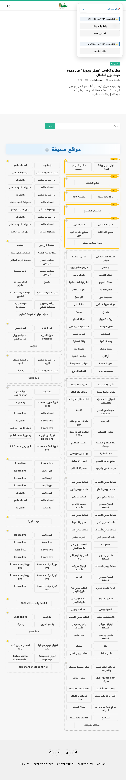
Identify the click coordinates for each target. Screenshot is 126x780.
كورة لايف (47, 470)
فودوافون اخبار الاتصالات (105, 412)
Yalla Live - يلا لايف (20, 428)
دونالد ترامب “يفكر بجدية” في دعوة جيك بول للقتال (93, 72)
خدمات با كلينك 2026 (79, 697)
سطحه (20, 245)
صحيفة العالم (79, 468)
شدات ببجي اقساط (105, 481)
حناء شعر (79, 635)
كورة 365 (47, 327)
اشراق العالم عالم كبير (78, 422)
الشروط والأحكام (65, 763)
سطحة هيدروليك (20, 252)
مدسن (78, 311)
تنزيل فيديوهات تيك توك (47, 658)
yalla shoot (20, 165)
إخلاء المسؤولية (85, 763)
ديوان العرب (79, 706)
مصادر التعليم (79, 442)
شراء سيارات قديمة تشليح (33, 314)
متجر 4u (105, 544)
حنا (105, 645)
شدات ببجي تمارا (79, 481)
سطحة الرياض (47, 245)
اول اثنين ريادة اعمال (106, 167)
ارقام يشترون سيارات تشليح (47, 305)
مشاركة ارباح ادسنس (79, 167)
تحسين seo (79, 196)
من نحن (101, 763)
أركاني (105, 356)
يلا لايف (33, 346)
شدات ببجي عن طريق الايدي (79, 546)
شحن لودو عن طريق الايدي (78, 600)
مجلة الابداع (79, 319)
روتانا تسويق (106, 319)
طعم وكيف (106, 348)
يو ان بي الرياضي (79, 453)
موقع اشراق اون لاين (79, 234)
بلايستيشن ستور (106, 616)
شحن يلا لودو (106, 598)
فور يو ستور (79, 537)
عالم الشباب (92, 182)
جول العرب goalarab (47, 337)
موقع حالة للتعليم (106, 460)
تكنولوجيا (115, 64)
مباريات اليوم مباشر (47, 172)
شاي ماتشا (106, 653)
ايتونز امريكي (79, 496)
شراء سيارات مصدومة (20, 305)
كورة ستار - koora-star (20, 393)
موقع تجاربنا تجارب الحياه (105, 708)
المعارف (105, 333)
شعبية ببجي (105, 609)
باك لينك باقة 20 (105, 688)
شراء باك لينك (106, 384)
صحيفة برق (79, 224)
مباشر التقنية (79, 356)
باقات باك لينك (79, 391)
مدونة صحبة (106, 363)
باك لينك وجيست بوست (105, 444)
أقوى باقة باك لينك (105, 695)
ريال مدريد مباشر (47, 179)
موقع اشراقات (106, 232)
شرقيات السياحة (79, 363)
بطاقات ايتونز (79, 609)
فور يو (79, 576)
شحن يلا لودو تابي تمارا (78, 557)
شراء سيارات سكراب (20, 283)
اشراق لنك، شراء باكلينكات (106, 401)
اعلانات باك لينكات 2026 (34, 603)
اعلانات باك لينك (79, 717)
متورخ (105, 311)
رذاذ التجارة (79, 341)
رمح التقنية (105, 341)
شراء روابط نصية (105, 391)
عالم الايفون (105, 289)
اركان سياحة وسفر (92, 242)
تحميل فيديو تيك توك (20, 647)
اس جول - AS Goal (20, 446)
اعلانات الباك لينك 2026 (79, 433)
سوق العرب (79, 677)
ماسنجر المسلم (92, 210)
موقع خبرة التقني (105, 304)
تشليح (47, 281)
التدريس (105, 420)
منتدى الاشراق (105, 431)
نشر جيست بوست (79, 666)
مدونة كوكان (79, 289)
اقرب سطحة (20, 270)
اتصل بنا (25, 763)
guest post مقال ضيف (105, 679)
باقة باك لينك (105, 196)
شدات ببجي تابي (79, 489)
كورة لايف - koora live (47, 566)
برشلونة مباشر (20, 172)
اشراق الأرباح (79, 370)
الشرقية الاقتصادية (79, 282)
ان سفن (105, 267)
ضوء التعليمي (105, 224)
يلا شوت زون (47, 624)
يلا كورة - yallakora (20, 435)
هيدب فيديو (79, 333)
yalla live (34, 377)
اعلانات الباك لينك (79, 399)
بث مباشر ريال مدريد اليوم (20, 337)
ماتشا (79, 645)
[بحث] (9, 6)
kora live (20, 463)
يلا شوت (47, 165)
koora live (20, 413)
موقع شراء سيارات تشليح (20, 294)
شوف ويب (79, 274)
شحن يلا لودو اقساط (79, 506)
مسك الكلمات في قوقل (105, 258)
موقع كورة (34, 521)
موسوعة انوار (106, 370)
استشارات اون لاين (79, 326)
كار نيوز (79, 297)
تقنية (79, 410)
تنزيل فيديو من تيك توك (47, 647)
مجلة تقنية (106, 453)
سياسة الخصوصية (43, 763)
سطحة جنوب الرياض (47, 272)
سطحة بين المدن (47, 252)
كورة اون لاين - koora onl (47, 437)
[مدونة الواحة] (63, 6)
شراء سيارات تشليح (47, 292)
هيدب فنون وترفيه (106, 468)
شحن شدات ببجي (105, 587)
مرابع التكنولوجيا (79, 267)
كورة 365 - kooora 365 (47, 448)
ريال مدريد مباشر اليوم (47, 361)
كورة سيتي (20, 327)
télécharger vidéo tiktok (33, 666)
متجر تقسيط (79, 522)
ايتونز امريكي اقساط (79, 568)
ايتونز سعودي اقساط (105, 506)
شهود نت (79, 348)
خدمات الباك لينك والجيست (106, 668)
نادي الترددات (106, 326)
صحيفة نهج (105, 297)
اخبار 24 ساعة (79, 460)
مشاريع (106, 717)
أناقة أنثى (79, 304)
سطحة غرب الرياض (20, 260)
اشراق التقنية (79, 256)
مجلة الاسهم (105, 282)
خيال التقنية (105, 274)
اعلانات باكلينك (92, 725)
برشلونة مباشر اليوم (20, 361)
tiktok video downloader (20, 658)
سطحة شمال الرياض (47, 262)
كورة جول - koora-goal (47, 404)
